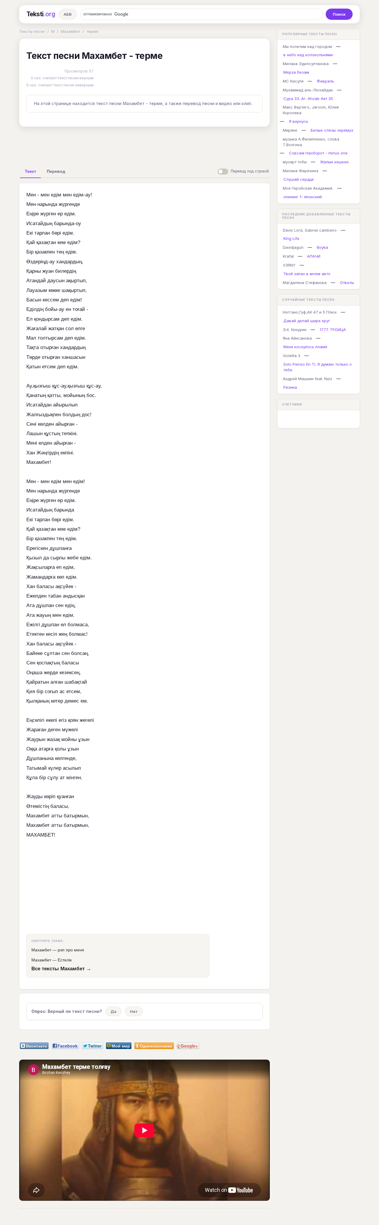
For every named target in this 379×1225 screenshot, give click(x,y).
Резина (290, 387)
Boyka (322, 247)
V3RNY (289, 265)
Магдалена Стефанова (305, 282)
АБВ (68, 14)
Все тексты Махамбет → (61, 968)
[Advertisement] (144, 145)
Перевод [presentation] (56, 171)
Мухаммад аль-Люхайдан (308, 90)
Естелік (65, 960)
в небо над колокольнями (308, 54)
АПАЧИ (313, 256)
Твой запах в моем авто (306, 273)
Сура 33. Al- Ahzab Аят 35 (308, 98)
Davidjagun (293, 247)
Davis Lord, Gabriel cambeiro (310, 230)
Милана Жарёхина (300, 170)
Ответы (347, 282)
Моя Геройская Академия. (308, 188)
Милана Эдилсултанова (306, 63)
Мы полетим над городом (307, 46)
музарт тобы (295, 161)
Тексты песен (32, 31)
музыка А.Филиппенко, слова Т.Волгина (311, 142)
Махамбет (70, 31)
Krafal (288, 256)
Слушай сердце (298, 179)
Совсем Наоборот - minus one (318, 153)
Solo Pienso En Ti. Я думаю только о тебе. (317, 367)
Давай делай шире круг (306, 320)
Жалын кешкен (334, 161)
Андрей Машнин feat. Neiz (307, 378)
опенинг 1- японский (302, 196)
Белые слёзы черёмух (332, 130)
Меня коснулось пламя (305, 346)
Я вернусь (298, 121)
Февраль (325, 81)
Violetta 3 (291, 355)
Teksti (40, 14)
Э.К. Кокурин (294, 329)
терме (92, 31)
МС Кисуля (293, 81)
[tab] (30, 171)
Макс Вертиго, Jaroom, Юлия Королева (311, 110)
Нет (134, 1011)
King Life (291, 238)
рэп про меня (71, 950)
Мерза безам (296, 72)
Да (113, 1011)
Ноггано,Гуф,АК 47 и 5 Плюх (310, 312)
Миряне (290, 130)
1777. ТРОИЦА (333, 329)
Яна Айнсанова (297, 338)
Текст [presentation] (30, 171)
